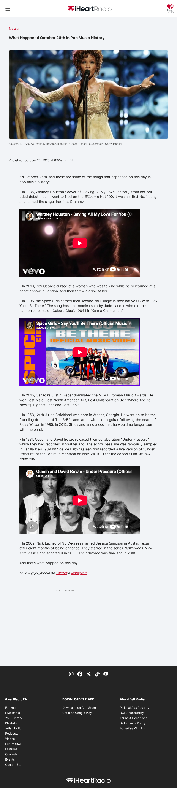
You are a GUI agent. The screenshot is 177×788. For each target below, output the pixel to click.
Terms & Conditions (133, 718)
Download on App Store (79, 707)
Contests (11, 754)
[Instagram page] (71, 673)
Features (11, 749)
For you (10, 707)
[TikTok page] (97, 673)
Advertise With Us (132, 728)
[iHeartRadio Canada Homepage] (90, 8)
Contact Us (13, 764)
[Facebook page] (79, 673)
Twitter (61, 573)
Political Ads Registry (134, 707)
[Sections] (7, 8)
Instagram (79, 573)
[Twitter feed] (88, 673)
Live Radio (12, 713)
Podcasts (11, 733)
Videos (10, 738)
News (14, 28)
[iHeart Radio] (170, 8)
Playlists (11, 723)
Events (10, 759)
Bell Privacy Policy (132, 723)
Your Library (13, 718)
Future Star (13, 744)
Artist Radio (13, 728)
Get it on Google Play (77, 713)
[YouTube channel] (105, 673)
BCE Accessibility (132, 713)
